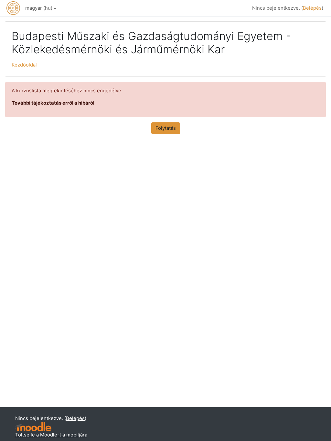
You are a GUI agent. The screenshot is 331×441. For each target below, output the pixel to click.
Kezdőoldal (24, 65)
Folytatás (165, 128)
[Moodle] (33, 426)
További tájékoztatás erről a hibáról (53, 103)
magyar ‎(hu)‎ (38, 8)
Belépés (312, 8)
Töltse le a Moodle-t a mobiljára (51, 435)
